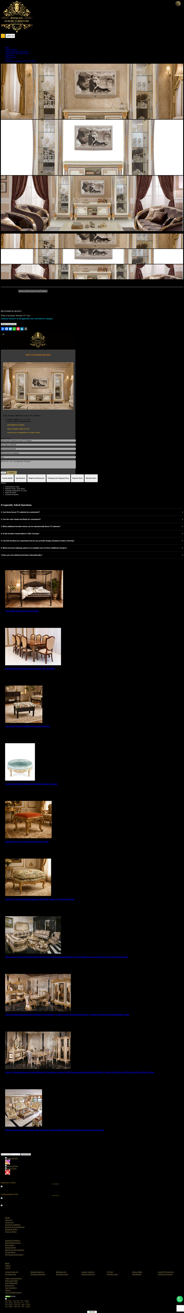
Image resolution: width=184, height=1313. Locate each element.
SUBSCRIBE (26, 1154)
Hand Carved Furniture (14, 1250)
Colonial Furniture (165, 1274)
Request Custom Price (9, 324)
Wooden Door (112, 1274)
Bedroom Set (61, 1272)
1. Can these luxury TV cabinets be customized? (92, 512)
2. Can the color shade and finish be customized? (92, 519)
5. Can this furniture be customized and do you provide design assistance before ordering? (92, 540)
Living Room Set (11, 1272)
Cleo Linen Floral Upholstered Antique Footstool (27, 726)
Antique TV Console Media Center (17, 53)
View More (9, 626)
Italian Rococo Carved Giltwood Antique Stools (27, 841)
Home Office (137, 1272)
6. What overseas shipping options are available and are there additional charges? (92, 548)
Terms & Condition (12, 1225)
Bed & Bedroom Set (13, 1243)
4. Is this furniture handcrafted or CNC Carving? (92, 533)
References (9, 1285)
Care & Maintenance (13, 1292)
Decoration (9, 1245)
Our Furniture (11, 1288)
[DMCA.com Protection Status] (10, 1297)
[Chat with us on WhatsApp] (180, 1299)
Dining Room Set (37, 1272)
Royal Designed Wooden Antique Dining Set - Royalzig (30, 668)
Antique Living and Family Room (16, 51)
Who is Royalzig (11, 1281)
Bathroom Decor (88, 1274)
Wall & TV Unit (10, 57)
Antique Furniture (11, 49)
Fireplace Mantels (38, 1274)
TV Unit (8, 59)
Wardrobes (136, 1274)
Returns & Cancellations (15, 1227)
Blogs (7, 1263)
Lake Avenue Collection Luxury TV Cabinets (20, 61)
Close (3, 472)
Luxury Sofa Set (87, 1272)
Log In (7, 1268)
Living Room (9, 55)
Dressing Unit (10, 1274)
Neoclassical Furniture (14, 1254)
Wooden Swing (62, 1274)
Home (7, 47)
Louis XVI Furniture (166, 1272)
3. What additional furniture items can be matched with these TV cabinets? (92, 526)
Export (8, 1290)
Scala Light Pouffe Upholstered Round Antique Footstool (31, 784)
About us (8, 1220)
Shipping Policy (11, 1229)
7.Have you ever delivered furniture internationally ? (92, 555)
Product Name (6, 438)
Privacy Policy (11, 1232)
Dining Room (10, 1247)
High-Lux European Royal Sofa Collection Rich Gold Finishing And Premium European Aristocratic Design (54, 1130)
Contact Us (9, 1222)
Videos (8, 1265)
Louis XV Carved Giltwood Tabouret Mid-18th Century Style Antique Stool (39, 899)
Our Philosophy (11, 1283)
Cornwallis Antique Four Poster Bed (21, 611)
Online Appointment (13, 1278)
